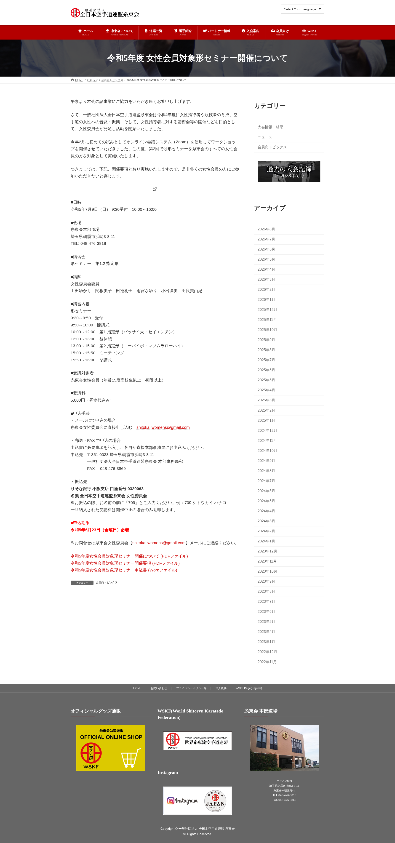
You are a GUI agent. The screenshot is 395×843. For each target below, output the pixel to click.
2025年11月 (267, 320)
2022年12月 (267, 652)
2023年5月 (266, 622)
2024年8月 (266, 471)
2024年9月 (266, 461)
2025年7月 (266, 360)
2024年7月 (266, 481)
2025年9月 (266, 340)
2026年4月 (266, 269)
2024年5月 (266, 501)
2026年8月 (266, 229)
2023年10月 (267, 571)
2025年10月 (267, 330)
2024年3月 (266, 521)
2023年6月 (266, 612)
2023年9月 (266, 581)
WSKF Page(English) (249, 688)
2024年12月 (267, 430)
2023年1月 (266, 642)
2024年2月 (266, 531)
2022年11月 (267, 662)
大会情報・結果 (270, 127)
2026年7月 (266, 239)
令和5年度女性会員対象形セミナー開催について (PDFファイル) (129, 556)
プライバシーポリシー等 (191, 688)
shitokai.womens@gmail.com (163, 427)
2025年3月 (266, 400)
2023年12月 (267, 551)
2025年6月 (266, 370)
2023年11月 (267, 561)
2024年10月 (267, 451)
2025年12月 (267, 310)
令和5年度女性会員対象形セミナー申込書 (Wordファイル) (124, 570)
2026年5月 (266, 259)
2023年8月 (266, 591)
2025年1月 (266, 420)
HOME (137, 688)
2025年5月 (266, 380)
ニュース (265, 137)
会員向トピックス (107, 582)
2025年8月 (266, 350)
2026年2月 (266, 290)
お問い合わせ (159, 688)
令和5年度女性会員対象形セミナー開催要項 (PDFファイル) (125, 563)
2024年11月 (267, 441)
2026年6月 (266, 249)
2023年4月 (266, 632)
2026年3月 (266, 280)
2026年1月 (266, 300)
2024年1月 (266, 541)
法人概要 (221, 688)
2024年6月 (266, 491)
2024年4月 (266, 511)
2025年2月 (266, 410)
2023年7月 (266, 602)
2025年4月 (266, 390)
